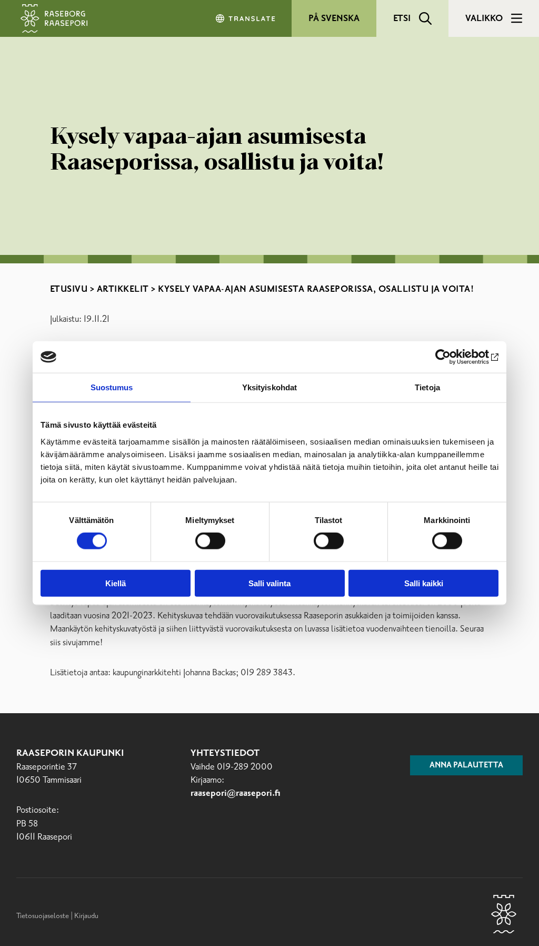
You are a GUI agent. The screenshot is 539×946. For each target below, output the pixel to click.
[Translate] (246, 18)
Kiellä (115, 582)
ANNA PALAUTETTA (466, 765)
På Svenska (334, 18)
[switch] (210, 541)
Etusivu (69, 289)
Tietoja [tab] (427, 387)
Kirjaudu (86, 916)
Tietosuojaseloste (42, 916)
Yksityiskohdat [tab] (269, 387)
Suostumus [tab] (112, 387)
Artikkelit (123, 289)
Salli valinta (269, 582)
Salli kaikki (423, 582)
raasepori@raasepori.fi (236, 793)
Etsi (402, 18)
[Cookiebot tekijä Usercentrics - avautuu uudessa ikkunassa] (452, 357)
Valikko (484, 18)
